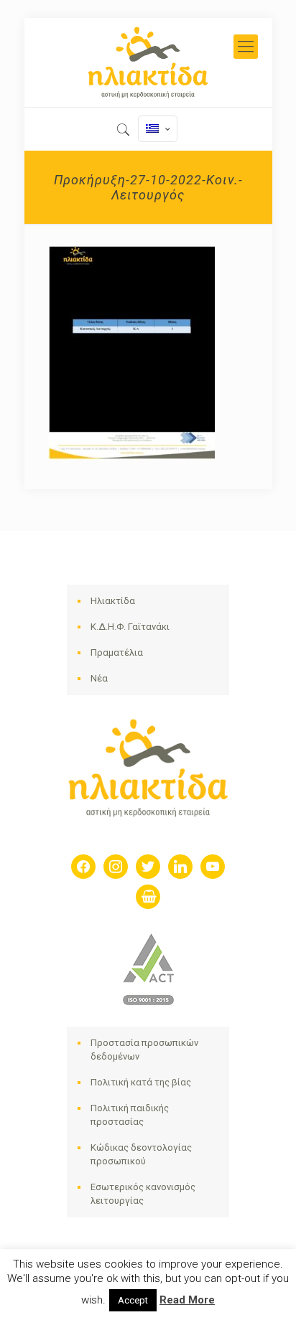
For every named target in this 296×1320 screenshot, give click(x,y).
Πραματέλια (117, 652)
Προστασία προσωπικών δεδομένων (144, 1049)
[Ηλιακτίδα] (148, 62)
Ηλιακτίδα (113, 600)
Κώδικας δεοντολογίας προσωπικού (141, 1154)
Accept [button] (133, 1300)
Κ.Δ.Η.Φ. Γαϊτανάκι (130, 626)
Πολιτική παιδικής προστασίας (130, 1115)
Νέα (99, 678)
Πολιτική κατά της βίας (141, 1082)
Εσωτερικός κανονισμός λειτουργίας (143, 1194)
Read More (187, 1299)
